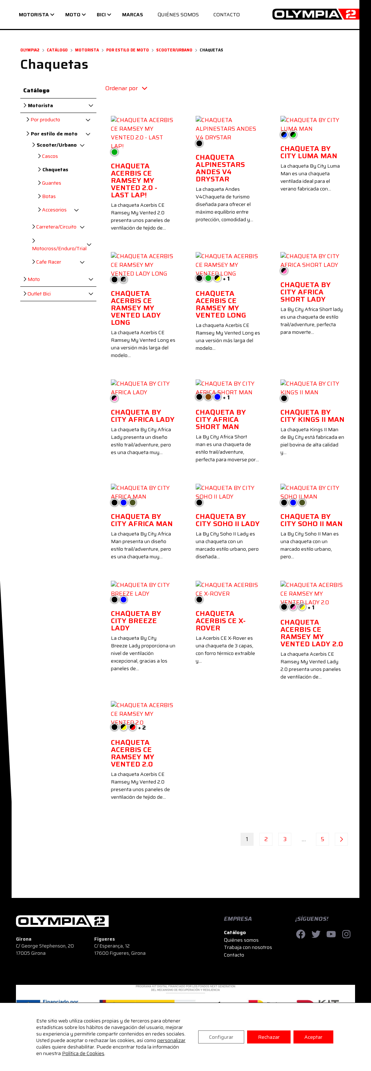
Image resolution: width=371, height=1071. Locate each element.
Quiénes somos (241, 940)
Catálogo (57, 50)
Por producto (44, 119)
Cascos (49, 156)
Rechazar (269, 1037)
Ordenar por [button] (122, 88)
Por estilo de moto (127, 50)
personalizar (171, 1040)
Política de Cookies (83, 1053)
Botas (48, 196)
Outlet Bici (38, 294)
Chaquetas (54, 169)
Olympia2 (29, 50)
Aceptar (313, 1037)
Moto (33, 279)
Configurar (221, 1037)
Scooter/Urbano (174, 50)
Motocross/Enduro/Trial (59, 248)
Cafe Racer (48, 262)
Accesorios (54, 210)
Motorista (87, 50)
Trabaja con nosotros (248, 947)
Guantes (51, 183)
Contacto (234, 955)
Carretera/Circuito (55, 227)
